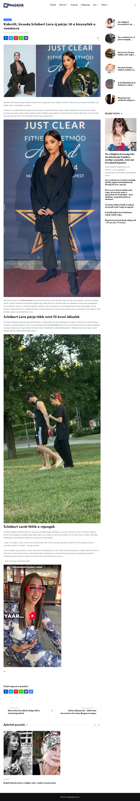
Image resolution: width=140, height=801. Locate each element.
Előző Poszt (14, 708)
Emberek (74, 5)
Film (94, 5)
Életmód (62, 5)
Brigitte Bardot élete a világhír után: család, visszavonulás (30, 783)
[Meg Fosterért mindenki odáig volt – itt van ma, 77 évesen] (110, 99)
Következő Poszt (87, 708)
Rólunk (104, 5)
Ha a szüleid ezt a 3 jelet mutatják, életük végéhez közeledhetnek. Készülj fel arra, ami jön (120, 182)
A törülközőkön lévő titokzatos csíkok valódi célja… (126, 85)
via (5, 671)
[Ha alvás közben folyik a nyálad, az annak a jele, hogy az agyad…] (110, 69)
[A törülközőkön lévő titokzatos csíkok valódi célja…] (110, 84)
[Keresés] (135, 5)
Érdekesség (85, 5)
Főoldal (53, 5)
